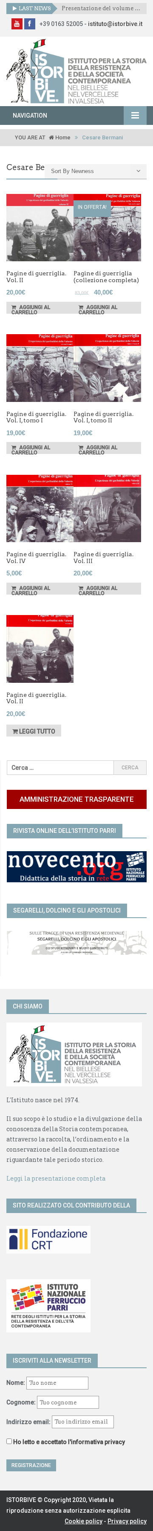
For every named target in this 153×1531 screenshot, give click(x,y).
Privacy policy (127, 1521)
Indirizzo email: (29, 1421)
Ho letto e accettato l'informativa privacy (69, 1442)
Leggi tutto (36, 731)
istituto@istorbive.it (115, 23)
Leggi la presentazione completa (55, 1178)
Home (62, 137)
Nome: (15, 1382)
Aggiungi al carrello (30, 309)
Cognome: (21, 1402)
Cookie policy (83, 1521)
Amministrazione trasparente (77, 799)
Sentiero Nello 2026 (90, 8)
